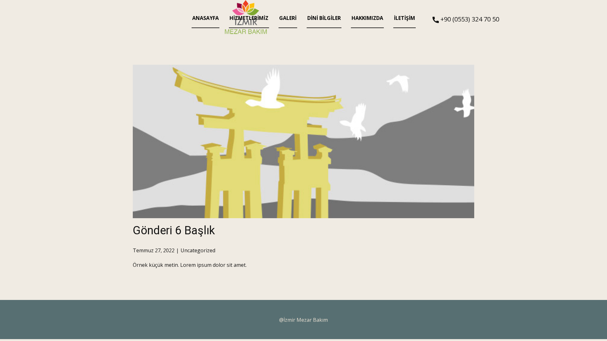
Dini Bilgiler (324, 18)
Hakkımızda (367, 18)
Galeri (288, 18)
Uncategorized (198, 250)
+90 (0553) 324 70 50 (469, 19)
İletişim (404, 18)
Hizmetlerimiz (249, 18)
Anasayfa (205, 18)
